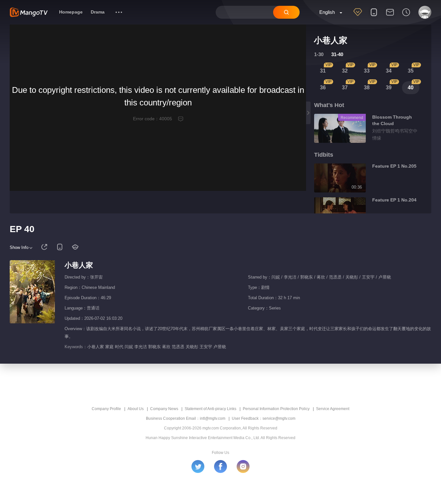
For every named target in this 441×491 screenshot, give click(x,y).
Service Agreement (332, 409)
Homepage (71, 12)
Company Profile (106, 409)
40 (411, 87)
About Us (136, 409)
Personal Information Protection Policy (276, 409)
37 (345, 87)
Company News (164, 409)
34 (389, 71)
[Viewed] (406, 16)
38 (367, 87)
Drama (98, 12)
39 (389, 87)
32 (345, 71)
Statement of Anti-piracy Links (210, 409)
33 (367, 71)
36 (323, 87)
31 (323, 71)
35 (411, 71)
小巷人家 (79, 265)
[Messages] (390, 16)
